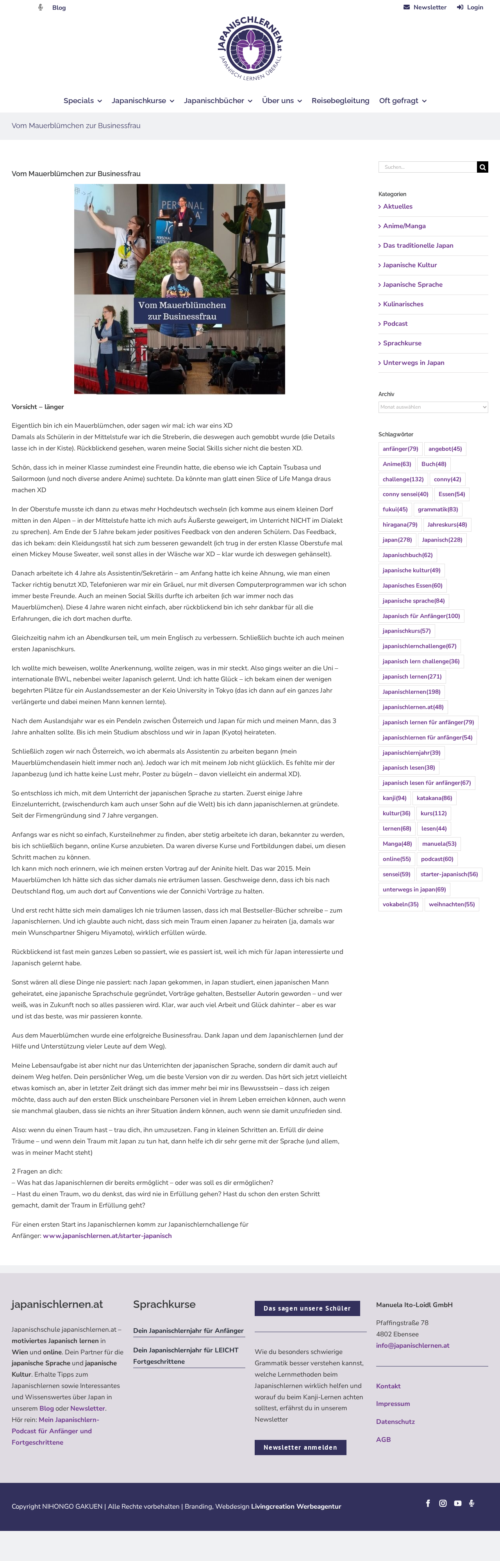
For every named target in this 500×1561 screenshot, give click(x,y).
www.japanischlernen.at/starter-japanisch (107, 1235)
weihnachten (452, 904)
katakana (434, 798)
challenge (403, 479)
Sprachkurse (402, 343)
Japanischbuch (408, 555)
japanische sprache (414, 601)
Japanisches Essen (413, 585)
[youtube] (457, 1503)
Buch (433, 464)
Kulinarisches (403, 304)
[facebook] (428, 1503)
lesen (434, 828)
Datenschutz (395, 1421)
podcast (437, 859)
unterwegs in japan (414, 889)
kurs (434, 813)
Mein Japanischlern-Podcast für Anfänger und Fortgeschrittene (55, 1431)
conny (447, 479)
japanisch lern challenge (421, 661)
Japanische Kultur (410, 265)
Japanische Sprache (413, 284)
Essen (452, 494)
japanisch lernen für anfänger (428, 722)
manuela (439, 844)
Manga (397, 844)
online (397, 859)
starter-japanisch (449, 874)
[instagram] (442, 1503)
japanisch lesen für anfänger (427, 783)
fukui (395, 509)
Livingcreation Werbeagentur (296, 1506)
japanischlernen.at (413, 707)
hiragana (400, 525)
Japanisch (442, 540)
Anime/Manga (404, 225)
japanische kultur (412, 570)
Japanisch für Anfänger (421, 616)
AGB (383, 1439)
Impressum (393, 1403)
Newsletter (87, 1408)
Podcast (395, 323)
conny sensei (406, 494)
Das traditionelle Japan (418, 245)
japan (397, 540)
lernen (397, 828)
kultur (397, 813)
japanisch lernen (412, 676)
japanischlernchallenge (420, 646)
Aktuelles (397, 206)
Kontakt (388, 1386)
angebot (445, 449)
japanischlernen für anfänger (428, 737)
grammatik (438, 509)
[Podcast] (471, 1503)
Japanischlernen (412, 692)
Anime (397, 464)
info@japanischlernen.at (413, 1345)
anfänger (400, 449)
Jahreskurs (447, 525)
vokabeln (401, 904)
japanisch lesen (409, 768)
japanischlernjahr (412, 753)
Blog (59, 8)
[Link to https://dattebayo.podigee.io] (40, 7)
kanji (395, 798)
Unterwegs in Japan (414, 362)
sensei (397, 874)
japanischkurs (407, 631)
